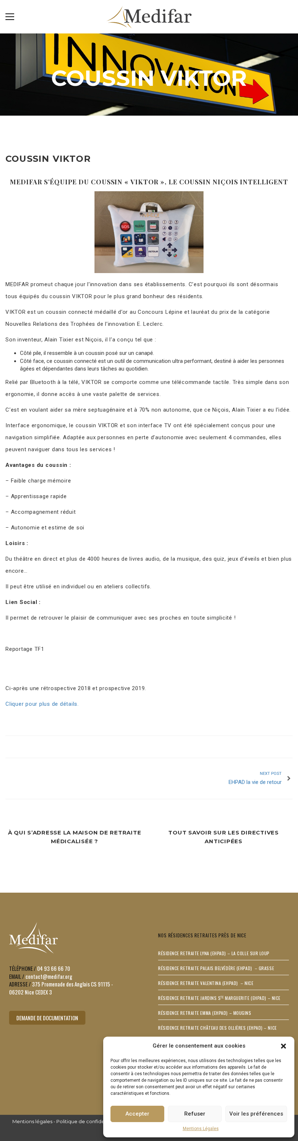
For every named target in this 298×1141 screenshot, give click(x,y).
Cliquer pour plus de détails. (42, 704)
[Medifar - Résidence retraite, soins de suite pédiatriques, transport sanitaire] (149, 16)
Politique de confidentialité (88, 1121)
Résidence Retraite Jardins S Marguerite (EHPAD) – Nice (219, 998)
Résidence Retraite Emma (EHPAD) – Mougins (204, 1013)
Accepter (137, 1113)
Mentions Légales (201, 1128)
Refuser (194, 1113)
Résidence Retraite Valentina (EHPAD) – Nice (205, 983)
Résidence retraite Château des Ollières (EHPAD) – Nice (217, 1028)
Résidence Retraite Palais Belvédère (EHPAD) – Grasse (216, 968)
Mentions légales (32, 1121)
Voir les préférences (256, 1113)
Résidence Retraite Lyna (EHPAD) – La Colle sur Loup (214, 953)
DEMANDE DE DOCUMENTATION (47, 1018)
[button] (283, 1046)
